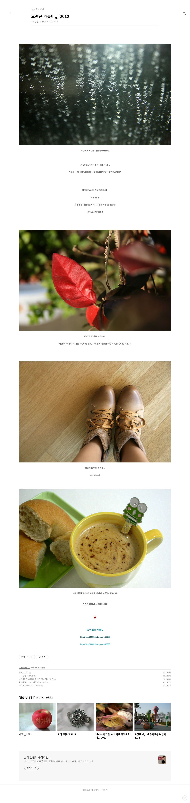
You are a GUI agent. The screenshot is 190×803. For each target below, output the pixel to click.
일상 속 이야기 (24, 667)
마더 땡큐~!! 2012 (26, 675)
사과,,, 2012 (23, 672)
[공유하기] (28, 657)
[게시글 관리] (32, 657)
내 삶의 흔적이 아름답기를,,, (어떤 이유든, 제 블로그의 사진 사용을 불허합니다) (58, 761)
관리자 (104, 790)
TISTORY (95, 790)
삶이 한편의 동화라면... (37, 757)
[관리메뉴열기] (185, 798)
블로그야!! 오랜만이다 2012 (29, 685)
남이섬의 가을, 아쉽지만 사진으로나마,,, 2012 (36, 679)
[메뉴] (8, 13)
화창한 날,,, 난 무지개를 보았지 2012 (32, 682)
